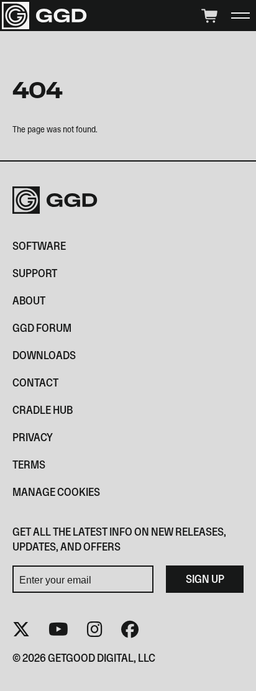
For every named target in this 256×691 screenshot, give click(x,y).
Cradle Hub (42, 409)
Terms (28, 464)
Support (34, 273)
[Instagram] (95, 629)
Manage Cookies (56, 491)
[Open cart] (208, 16)
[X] (21, 629)
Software (39, 245)
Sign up (205, 578)
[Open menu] (240, 15)
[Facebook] (130, 629)
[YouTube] (58, 629)
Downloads (44, 355)
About (28, 300)
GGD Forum (41, 327)
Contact (35, 382)
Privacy (32, 437)
